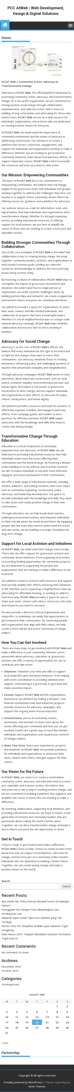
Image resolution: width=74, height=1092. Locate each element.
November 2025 (11, 966)
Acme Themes (36, 1086)
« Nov (5, 1043)
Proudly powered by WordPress (23, 1082)
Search (6, 881)
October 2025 (10, 970)
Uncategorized (10, 984)
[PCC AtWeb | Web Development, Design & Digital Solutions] (4, 24)
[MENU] (70, 25)
